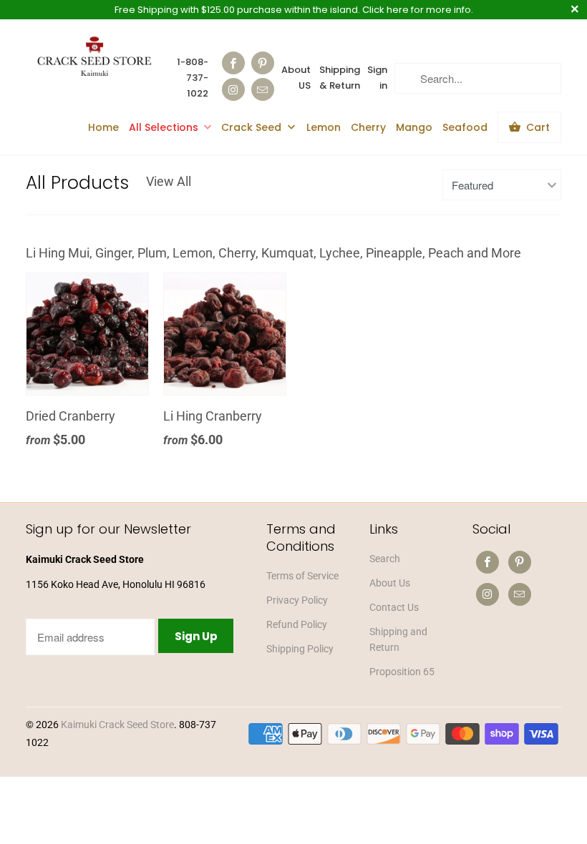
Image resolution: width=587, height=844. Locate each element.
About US (296, 77)
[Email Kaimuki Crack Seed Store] (262, 89)
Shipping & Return (339, 77)
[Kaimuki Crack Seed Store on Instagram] (233, 89)
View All (168, 181)
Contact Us (394, 607)
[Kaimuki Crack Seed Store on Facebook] (233, 62)
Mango (414, 127)
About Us (389, 583)
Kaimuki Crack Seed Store (117, 724)
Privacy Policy (297, 600)
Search (384, 558)
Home (103, 127)
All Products (77, 182)
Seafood (464, 127)
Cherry (368, 127)
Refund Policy (296, 624)
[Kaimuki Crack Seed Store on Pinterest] (262, 62)
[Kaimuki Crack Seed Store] (94, 57)
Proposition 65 (402, 671)
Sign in (377, 77)
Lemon (323, 127)
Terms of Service (302, 576)
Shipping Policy (300, 648)
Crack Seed (252, 127)
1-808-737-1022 (192, 77)
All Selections (163, 127)
